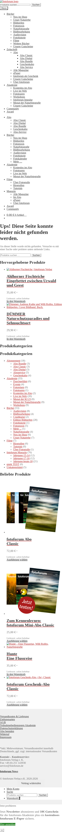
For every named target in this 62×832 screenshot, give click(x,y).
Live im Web (20, 90)
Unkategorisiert (15, 467)
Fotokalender (20, 158)
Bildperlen (18, 22)
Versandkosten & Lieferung (14, 716)
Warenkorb (13, 798)
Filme (16, 40)
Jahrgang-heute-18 (23, 461)
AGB (3, 722)
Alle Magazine (21, 70)
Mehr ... (17, 428)
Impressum (5, 737)
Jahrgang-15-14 (21, 455)
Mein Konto (13, 788)
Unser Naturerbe (22, 19)
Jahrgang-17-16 (21, 458)
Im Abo (17, 197)
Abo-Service (19, 132)
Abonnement (13, 360)
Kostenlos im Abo (22, 88)
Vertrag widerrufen (31, 783)
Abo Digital (26, 58)
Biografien (18, 185)
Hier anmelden (7, 824)
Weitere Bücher (21, 43)
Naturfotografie (21, 28)
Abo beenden (7, 731)
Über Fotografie (21, 182)
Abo (15, 52)
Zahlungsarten (7, 719)
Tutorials (17, 188)
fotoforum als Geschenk (25, 76)
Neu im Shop (20, 16)
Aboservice (19, 372)
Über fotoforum (21, 82)
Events (16, 384)
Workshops (19, 96)
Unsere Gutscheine (23, 46)
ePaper (16, 73)
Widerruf (4, 734)
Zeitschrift (12, 49)
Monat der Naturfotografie (27, 102)
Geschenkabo (27, 64)
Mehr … (17, 161)
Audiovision (19, 34)
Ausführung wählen (17, 559)
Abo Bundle (26, 61)
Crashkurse (19, 417)
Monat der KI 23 (22, 399)
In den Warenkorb (16, 301)
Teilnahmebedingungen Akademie (18, 725)
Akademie (12, 85)
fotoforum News (9, 771)
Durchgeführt (20, 381)
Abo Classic (26, 55)
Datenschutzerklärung (11, 728)
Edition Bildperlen (22, 419)
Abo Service (26, 67)
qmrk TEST (13, 464)
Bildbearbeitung (21, 31)
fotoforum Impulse (23, 99)
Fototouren (19, 93)
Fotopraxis (18, 25)
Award (10, 111)
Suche (10, 791)
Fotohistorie (19, 37)
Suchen (36, 4)
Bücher (10, 14)
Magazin (11, 191)
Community (13, 108)
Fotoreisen (18, 387)
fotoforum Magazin (17, 452)
